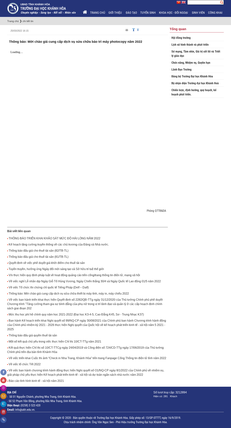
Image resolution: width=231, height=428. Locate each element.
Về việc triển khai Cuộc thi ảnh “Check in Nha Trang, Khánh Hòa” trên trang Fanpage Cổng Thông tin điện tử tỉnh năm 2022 (87, 358)
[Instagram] (3, 388)
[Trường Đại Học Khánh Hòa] (42, 8)
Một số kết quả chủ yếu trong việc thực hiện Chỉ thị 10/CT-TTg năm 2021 (55, 341)
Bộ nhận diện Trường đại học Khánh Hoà (195, 83)
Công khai (215, 12)
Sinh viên (198, 12)
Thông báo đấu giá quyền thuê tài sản (33, 335)
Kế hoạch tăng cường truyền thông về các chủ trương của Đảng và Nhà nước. (59, 244)
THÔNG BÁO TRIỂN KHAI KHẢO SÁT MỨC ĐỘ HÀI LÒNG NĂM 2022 (54, 238)
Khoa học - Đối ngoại (174, 12)
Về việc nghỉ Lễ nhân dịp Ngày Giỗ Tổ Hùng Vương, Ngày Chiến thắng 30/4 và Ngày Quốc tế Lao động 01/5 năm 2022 (85, 281)
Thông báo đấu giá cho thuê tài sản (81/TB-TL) (38, 256)
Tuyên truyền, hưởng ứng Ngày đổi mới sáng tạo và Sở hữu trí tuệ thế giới (56, 269)
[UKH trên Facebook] (3, 372)
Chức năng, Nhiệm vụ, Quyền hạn (190, 62)
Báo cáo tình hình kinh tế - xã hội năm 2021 (36, 380)
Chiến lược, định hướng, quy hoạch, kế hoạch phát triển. (193, 92)
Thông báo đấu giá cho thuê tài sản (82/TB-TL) (38, 250)
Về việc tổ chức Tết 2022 (25, 364)
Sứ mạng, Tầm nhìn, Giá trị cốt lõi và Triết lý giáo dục (195, 54)
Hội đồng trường (181, 37)
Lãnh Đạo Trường (181, 69)
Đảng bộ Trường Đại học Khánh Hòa (192, 76)
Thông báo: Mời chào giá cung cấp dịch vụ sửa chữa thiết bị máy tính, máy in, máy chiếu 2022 (69, 293)
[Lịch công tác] (3, 412)
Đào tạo (131, 12)
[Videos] (3, 380)
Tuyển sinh (148, 12)
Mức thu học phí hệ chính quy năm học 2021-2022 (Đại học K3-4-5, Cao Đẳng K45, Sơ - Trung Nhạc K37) (76, 314)
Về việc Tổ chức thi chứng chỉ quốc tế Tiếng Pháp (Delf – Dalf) (49, 287)
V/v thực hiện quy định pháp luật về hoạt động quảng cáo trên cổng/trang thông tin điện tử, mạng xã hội (74, 275)
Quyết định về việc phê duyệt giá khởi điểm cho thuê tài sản (47, 262)
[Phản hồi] (3, 396)
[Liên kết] (3, 420)
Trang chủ (97, 12)
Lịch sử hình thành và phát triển (190, 44)
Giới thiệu (115, 12)
